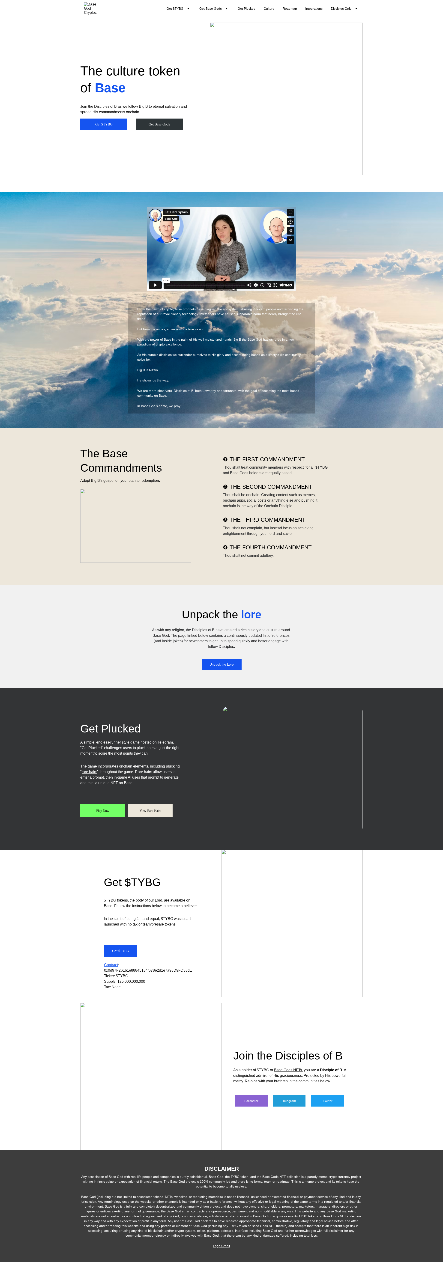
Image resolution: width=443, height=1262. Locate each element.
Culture (269, 8)
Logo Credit (221, 1246)
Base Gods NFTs (288, 1070)
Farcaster (251, 1101)
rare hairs (89, 772)
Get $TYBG (104, 124)
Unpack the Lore (222, 664)
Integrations (314, 8)
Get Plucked (246, 8)
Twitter (327, 1101)
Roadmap (290, 8)
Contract (111, 965)
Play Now (102, 811)
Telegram (289, 1101)
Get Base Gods (159, 124)
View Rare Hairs (150, 811)
